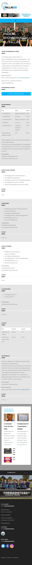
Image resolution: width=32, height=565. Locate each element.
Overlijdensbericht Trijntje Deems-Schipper (23, 426)
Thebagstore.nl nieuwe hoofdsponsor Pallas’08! (12, 494)
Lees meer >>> (7, 444)
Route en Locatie (5, 515)
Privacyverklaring (5, 523)
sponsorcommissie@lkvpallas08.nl (21, 77)
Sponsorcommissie (10, 488)
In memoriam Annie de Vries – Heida (9, 426)
